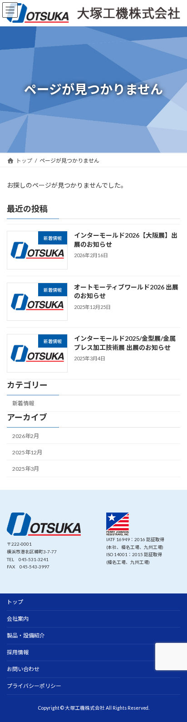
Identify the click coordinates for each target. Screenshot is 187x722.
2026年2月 (25, 436)
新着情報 (23, 403)
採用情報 (18, 652)
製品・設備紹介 (26, 635)
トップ (15, 601)
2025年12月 (27, 452)
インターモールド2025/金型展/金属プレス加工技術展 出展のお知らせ (125, 343)
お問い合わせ (23, 669)
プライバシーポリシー (34, 685)
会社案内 (18, 618)
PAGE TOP (173, 690)
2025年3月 (25, 468)
